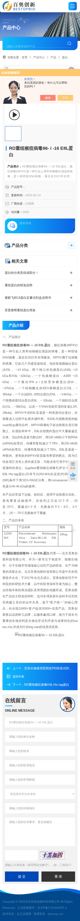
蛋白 (65, 57)
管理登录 (39, 913)
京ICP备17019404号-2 (52, 907)
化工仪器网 (24, 913)
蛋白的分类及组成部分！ (22, 272)
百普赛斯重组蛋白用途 (20, 310)
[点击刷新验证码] (52, 855)
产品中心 (39, 57)
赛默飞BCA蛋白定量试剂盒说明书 (28, 297)
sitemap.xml (55, 913)
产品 (53, 57)
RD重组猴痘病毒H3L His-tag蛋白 (46, 684)
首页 (24, 57)
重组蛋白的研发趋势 (18, 285)
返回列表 (18, 676)
